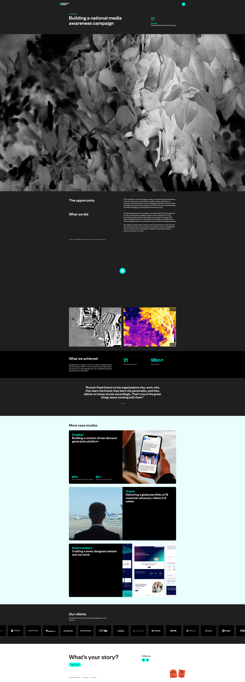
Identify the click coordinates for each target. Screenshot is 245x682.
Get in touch (75, 665)
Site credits (94, 677)
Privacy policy (85, 677)
